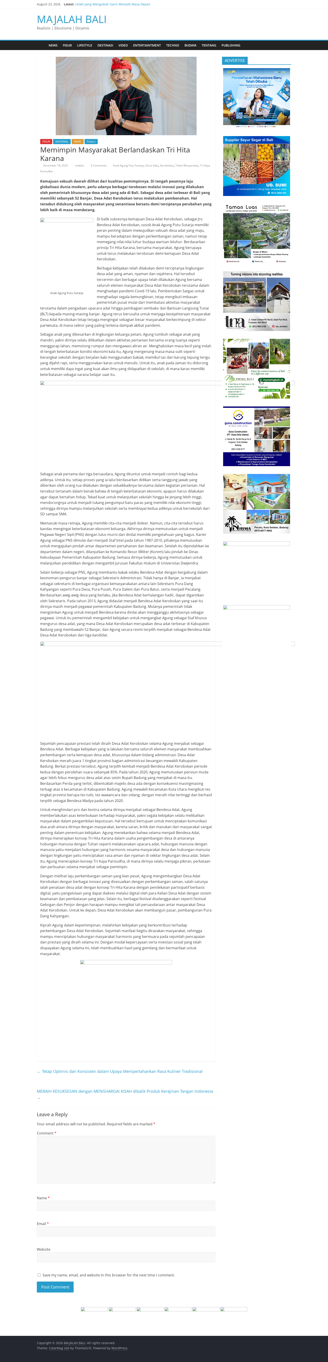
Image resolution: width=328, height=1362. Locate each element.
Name (43, 1198)
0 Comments (98, 165)
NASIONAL (62, 141)
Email (43, 1223)
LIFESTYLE (84, 45)
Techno (172, 45)
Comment (46, 1133)
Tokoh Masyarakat (186, 165)
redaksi (80, 165)
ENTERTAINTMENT (147, 45)
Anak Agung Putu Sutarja (128, 165)
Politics (91, 141)
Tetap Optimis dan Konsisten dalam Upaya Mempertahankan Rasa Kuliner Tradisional (120, 1071)
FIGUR (67, 45)
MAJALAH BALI (72, 19)
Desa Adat (151, 165)
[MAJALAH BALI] (41, 45)
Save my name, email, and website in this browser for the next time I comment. (109, 1275)
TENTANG (209, 45)
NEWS (53, 45)
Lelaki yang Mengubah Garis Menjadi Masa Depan (112, 4)
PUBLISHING (231, 45)
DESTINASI (105, 45)
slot (66, 1348)
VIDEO (123, 45)
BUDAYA (190, 45)
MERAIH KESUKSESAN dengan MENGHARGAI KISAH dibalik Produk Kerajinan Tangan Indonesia (125, 1094)
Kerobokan (167, 165)
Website (43, 1249)
